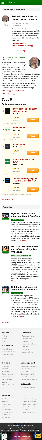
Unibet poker (6, 407)
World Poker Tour (28, 412)
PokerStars (6, 404)
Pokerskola (6, 363)
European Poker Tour (30, 401)
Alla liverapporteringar (30, 399)
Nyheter (5, 333)
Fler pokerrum (6, 199)
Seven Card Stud (8, 385)
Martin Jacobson (7, 354)
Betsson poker (7, 412)
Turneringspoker (7, 374)
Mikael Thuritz (7, 349)
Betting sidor (26, 384)
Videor (4, 338)
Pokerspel (5, 366)
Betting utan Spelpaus (28, 387)
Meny (3, 2)
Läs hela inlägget (19, 43)
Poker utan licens (28, 336)
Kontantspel (6, 377)
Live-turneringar (27, 352)
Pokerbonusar (27, 338)
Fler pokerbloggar (9, 94)
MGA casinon (25, 371)
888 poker (5, 401)
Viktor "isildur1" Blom (9, 352)
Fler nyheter (6, 322)
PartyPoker (6, 417)
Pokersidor (26, 333)
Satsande (5, 369)
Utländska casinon (27, 369)
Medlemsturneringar (29, 344)
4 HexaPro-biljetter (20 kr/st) (23, 161)
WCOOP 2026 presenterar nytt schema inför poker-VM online (24, 249)
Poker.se (9, 2)
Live (24, 396)
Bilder (4, 341)
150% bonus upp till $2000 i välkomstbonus (25, 110)
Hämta (32, 120)
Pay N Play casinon (27, 377)
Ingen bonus (19, 128)
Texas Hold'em (7, 379)
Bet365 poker (6, 409)
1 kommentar (16, 26)
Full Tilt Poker (6, 415)
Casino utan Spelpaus (28, 366)
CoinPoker (5, 399)
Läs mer (22, 240)
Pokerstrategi (6, 371)
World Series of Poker (30, 404)
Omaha (4, 382)
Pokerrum (6, 396)
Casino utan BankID (27, 374)
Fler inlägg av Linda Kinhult (13, 91)
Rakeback (25, 349)
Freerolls (25, 341)
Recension (16, 121)
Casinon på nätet (28, 363)
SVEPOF (26, 409)
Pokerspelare (7, 346)
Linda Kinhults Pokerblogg (23, 46)
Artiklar (4, 336)
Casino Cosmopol (29, 407)
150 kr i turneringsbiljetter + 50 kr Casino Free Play (25, 179)
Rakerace (25, 347)
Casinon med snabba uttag (30, 379)
